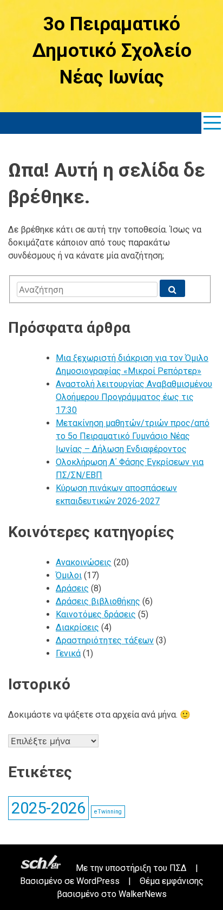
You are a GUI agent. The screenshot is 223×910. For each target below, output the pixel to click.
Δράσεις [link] (72, 588)
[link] (212, 123)
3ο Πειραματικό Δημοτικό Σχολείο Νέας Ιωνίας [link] (112, 50)
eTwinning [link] (108, 811)
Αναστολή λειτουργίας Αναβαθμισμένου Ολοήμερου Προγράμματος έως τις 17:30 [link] (134, 397)
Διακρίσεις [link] (77, 627)
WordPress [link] (98, 881)
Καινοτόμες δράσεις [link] (96, 614)
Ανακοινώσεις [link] (84, 562)
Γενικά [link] (68, 653)
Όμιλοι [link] (69, 575)
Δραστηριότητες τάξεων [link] (105, 640)
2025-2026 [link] (48, 808)
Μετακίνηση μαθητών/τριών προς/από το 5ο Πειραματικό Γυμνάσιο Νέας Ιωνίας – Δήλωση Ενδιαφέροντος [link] (132, 436)
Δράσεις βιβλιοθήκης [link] (98, 601)
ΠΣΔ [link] (178, 868)
